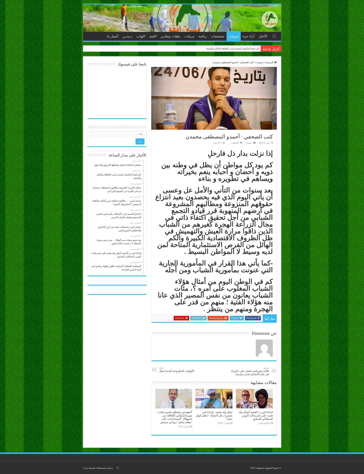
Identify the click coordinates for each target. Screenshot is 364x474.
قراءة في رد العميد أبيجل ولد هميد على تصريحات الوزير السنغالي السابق (256, 415)
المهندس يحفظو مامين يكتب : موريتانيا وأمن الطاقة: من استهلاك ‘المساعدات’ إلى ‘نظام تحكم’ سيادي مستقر (174, 417)
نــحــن (127, 36)
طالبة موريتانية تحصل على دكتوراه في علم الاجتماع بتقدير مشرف (250, 371)
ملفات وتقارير (170, 36)
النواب (140, 36)
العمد (152, 36)
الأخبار (263, 36)
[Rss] (117, 467)
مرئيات (189, 36)
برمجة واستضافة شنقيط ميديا (98, 467)
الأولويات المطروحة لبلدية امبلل (176, 369)
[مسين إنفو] (269, 18)
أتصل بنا (112, 36)
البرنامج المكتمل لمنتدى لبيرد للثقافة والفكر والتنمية (232, 48)
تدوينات (233, 36)
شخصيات (217, 36)
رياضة (202, 36)
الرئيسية (274, 36)
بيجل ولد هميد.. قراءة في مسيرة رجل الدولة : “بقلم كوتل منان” (214, 415)
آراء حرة (248, 36)
